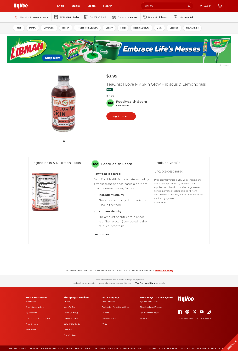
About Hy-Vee (108, 301)
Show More (160, 202)
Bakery (109, 28)
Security (78, 348)
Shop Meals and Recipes (151, 307)
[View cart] (219, 6)
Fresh (19, 28)
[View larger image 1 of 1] (64, 104)
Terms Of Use (91, 348)
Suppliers (185, 348)
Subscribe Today (164, 270)
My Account (31, 312)
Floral (123, 28)
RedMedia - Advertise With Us (115, 307)
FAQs (104, 324)
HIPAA (102, 348)
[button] (122, 106)
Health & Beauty (141, 28)
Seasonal (174, 28)
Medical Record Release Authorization (125, 348)
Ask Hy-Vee (30, 301)
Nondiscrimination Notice (204, 348)
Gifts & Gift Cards (72, 324)
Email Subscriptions (34, 307)
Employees (151, 348)
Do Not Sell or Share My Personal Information (50, 348)
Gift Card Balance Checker (37, 318)
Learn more (101, 234)
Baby (159, 28)
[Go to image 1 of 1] (64, 141)
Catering (68, 329)
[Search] (189, 6)
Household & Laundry (87, 28)
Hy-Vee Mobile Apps (149, 312)
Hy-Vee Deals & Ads (149, 301)
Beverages (49, 28)
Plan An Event (70, 335)
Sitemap (13, 348)
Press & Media (31, 324)
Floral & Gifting (71, 312)
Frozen (65, 28)
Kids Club (144, 318)
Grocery (67, 301)
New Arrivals (192, 28)
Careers (105, 312)
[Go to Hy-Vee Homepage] (21, 6)
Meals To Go (69, 307)
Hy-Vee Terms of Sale (143, 283)
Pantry (32, 28)
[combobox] (167, 6)
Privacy (22, 348)
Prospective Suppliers (168, 348)
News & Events (108, 318)
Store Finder (31, 329)
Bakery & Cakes (71, 318)
